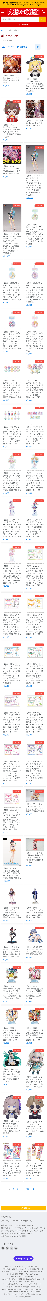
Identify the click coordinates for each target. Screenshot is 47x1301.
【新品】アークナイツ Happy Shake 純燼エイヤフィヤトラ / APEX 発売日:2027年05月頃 (34, 858)
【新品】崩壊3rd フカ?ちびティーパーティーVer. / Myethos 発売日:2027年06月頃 (34, 950)
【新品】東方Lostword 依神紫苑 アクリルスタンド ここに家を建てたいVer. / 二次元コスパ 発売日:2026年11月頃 (12, 1034)
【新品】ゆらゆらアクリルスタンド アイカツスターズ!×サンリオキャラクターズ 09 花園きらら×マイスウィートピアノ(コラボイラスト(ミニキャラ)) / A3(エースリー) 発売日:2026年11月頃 (12, 624)
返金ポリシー (20, 1266)
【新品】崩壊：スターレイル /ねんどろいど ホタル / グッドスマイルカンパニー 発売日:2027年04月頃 (34, 1082)
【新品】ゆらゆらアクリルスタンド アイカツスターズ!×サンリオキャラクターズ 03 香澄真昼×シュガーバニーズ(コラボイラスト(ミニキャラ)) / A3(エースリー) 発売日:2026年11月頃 (12, 771)
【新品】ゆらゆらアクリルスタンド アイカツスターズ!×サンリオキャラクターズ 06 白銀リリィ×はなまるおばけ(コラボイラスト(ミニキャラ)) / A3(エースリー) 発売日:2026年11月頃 (35, 673)
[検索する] (42, 19)
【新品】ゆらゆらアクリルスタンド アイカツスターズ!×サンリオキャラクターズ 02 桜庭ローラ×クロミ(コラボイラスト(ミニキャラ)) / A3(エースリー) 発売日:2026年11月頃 (35, 771)
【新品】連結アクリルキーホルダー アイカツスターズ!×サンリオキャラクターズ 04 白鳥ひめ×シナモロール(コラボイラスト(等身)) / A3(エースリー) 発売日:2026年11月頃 (12, 291)
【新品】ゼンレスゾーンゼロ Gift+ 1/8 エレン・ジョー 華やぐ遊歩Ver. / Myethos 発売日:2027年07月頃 (11, 952)
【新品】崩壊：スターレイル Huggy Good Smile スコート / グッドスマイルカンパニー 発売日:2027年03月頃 (35, 1128)
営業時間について (8, 1271)
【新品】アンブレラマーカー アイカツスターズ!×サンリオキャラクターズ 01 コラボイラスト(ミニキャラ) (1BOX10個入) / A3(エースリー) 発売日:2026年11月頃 (12, 435)
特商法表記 (9, 1266)
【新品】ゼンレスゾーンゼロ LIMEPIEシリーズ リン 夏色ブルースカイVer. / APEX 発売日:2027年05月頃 (12, 873)
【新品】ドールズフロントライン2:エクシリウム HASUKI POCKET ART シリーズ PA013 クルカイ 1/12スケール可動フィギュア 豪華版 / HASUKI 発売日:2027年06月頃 (35, 185)
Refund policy (16, 1277)
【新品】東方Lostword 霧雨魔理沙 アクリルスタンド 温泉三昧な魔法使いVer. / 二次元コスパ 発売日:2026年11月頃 (35, 1034)
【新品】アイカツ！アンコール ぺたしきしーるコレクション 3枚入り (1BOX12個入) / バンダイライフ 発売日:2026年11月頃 (12, 1169)
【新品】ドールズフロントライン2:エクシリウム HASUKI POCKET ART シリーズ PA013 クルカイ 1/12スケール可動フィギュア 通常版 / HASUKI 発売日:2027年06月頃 (12, 243)
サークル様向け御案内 (11, 1284)
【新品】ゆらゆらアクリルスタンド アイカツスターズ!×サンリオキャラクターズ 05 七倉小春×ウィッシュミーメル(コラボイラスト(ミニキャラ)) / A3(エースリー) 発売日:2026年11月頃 (12, 722)
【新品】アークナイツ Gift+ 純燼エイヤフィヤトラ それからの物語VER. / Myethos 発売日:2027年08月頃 (12, 913)
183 (27, 1189)
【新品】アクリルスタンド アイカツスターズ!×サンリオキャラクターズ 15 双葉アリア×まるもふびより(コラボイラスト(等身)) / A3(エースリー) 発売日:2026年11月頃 (12, 481)
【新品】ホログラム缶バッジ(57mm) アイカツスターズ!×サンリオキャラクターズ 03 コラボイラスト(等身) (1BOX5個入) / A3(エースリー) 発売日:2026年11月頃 (35, 388)
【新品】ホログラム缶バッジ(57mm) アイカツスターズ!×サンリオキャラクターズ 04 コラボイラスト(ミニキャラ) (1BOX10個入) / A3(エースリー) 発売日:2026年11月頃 (12, 388)
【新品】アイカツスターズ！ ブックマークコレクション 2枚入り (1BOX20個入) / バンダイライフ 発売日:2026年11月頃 (35, 1169)
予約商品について (16, 1282)
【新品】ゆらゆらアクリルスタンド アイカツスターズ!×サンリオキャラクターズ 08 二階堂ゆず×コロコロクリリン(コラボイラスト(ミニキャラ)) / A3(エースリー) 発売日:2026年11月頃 (35, 624)
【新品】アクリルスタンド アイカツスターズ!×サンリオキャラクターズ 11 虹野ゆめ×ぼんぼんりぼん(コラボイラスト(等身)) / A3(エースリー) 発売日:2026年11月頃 (12, 574)
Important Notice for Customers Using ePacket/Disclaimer (22, 1289)
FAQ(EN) (9, 1287)
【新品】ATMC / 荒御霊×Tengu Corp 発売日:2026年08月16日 (34, 123)
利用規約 (6, 1269)
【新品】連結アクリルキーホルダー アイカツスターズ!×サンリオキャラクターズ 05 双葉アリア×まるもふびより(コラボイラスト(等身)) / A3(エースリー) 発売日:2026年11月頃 (35, 234)
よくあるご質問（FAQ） (15, 1274)
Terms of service (32, 1274)
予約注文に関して (33, 1266)
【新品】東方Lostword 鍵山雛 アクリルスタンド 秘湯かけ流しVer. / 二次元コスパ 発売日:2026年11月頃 (35, 992)
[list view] (43, 47)
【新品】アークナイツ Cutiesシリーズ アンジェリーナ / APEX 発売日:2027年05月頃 (35, 807)
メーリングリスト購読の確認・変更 (29, 1271)
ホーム (4, 30)
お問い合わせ (35, 1292)
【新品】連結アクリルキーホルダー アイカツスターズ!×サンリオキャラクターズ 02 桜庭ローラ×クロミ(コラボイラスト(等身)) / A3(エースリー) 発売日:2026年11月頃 (12, 340)
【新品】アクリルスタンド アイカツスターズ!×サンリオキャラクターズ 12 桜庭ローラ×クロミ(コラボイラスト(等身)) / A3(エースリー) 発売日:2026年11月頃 (35, 528)
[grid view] (37, 47)
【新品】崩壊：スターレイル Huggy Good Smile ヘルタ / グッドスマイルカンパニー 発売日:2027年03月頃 (12, 1127)
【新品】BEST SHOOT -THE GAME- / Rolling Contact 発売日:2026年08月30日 (11, 170)
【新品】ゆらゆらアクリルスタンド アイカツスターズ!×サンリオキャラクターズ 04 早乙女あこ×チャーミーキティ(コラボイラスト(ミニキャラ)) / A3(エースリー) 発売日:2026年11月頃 (35, 722)
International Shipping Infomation (26, 1287)
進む (35, 1189)
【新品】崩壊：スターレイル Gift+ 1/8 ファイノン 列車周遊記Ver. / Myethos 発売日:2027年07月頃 (34, 913)
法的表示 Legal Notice (20, 1269)
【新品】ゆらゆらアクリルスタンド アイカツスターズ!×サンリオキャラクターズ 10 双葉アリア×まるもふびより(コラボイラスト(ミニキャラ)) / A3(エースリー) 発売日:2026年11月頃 (35, 576)
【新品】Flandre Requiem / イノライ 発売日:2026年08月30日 (11, 79)
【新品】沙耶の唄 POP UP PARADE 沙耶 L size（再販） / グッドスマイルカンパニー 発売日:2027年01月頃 (11, 1075)
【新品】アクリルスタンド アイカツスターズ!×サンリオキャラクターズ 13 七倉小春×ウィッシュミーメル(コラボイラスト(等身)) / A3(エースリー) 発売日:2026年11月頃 (12, 528)
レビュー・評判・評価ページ (31, 1284)
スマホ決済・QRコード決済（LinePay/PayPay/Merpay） (22, 1279)
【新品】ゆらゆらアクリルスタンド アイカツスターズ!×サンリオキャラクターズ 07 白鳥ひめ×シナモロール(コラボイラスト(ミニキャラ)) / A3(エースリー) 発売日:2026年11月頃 (12, 673)
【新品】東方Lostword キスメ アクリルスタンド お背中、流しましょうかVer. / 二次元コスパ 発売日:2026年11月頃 (12, 992)
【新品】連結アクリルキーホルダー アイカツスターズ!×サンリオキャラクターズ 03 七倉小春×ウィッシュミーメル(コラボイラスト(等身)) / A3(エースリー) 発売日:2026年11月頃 (35, 292)
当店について (29, 1282)
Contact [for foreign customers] (17, 1292)
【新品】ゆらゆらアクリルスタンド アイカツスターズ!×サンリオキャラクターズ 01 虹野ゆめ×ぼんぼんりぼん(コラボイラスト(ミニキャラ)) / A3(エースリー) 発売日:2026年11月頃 (12, 820)
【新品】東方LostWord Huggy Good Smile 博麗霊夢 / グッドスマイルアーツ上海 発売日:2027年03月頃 (12, 131)
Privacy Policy (28, 1277)
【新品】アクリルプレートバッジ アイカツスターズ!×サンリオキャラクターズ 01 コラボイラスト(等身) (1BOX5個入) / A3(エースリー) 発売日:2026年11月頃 (35, 435)
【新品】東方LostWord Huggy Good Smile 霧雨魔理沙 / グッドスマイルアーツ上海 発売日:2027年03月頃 (35, 85)
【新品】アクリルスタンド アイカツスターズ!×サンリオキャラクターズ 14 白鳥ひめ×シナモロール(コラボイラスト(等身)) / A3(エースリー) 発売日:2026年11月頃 (35, 481)
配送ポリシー (36, 1269)
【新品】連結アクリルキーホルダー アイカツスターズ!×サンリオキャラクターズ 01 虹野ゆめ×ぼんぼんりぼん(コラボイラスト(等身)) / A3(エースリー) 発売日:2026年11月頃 (35, 341)
